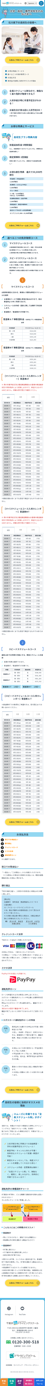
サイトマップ (18, 1365)
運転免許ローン (10, 855)
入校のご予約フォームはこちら (21, 60)
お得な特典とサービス (16, 71)
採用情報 (9, 1365)
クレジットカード (11, 847)
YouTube (22, 1314)
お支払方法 (12, 77)
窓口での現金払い (11, 839)
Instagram (9, 1314)
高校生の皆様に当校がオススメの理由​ (22, 81)
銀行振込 (8, 843)
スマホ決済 (9, 851)
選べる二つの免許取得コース (18, 74)
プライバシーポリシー (31, 1365)
